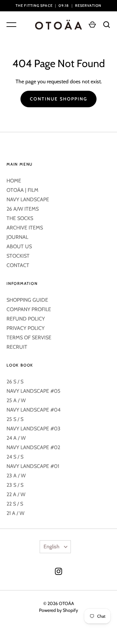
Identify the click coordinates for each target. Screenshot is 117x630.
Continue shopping (58, 99)
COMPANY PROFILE (28, 309)
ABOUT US (19, 246)
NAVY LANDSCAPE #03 (33, 429)
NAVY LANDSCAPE (27, 199)
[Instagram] (58, 572)
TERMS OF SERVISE (28, 337)
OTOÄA (66, 603)
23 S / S (14, 485)
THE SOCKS (19, 218)
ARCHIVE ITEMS (24, 228)
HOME (13, 181)
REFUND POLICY (25, 319)
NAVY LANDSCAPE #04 (33, 410)
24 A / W (16, 438)
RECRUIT (16, 347)
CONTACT (17, 265)
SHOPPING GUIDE (27, 300)
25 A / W (16, 400)
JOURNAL (17, 237)
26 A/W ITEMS (22, 209)
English (51, 546)
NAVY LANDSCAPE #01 (32, 466)
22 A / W (15, 494)
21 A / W (15, 513)
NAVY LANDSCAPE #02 (33, 447)
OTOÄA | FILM (22, 190)
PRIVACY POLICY (25, 328)
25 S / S (14, 419)
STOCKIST (18, 256)
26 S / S (14, 382)
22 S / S (14, 504)
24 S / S (14, 457)
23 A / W (16, 475)
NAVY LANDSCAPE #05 (33, 391)
